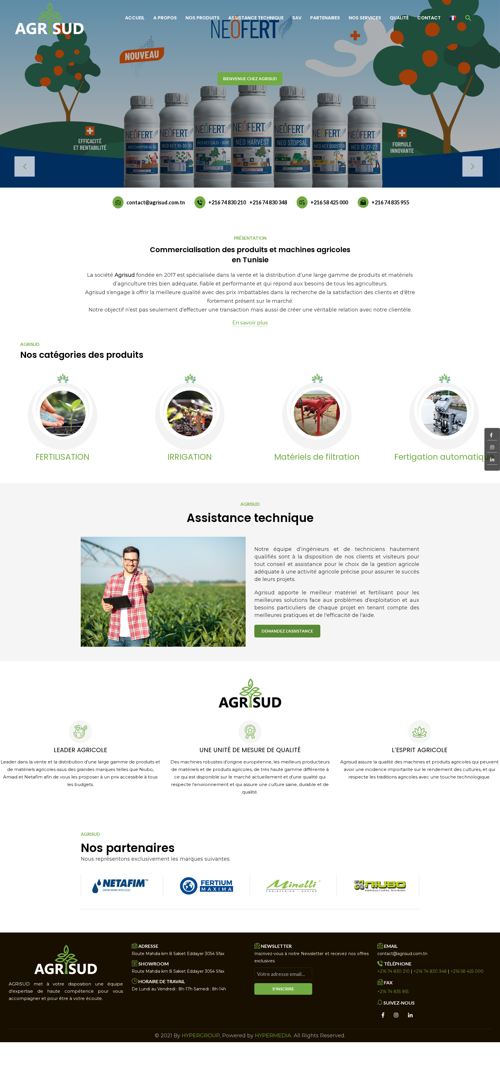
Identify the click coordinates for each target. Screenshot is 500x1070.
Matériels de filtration (210, 457)
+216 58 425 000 (329, 202)
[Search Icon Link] (468, 18)
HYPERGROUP (201, 1035)
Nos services (365, 17)
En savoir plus (250, 322)
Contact (429, 17)
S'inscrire (283, 988)
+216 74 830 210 (227, 202)
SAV (297, 17)
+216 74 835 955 (390, 202)
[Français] (452, 18)
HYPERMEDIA (273, 1035)
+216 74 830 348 (268, 202)
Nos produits (202, 17)
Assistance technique (256, 17)
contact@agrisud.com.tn (155, 202)
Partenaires (325, 17)
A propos (165, 17)
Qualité (399, 17)
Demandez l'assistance (287, 631)
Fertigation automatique (338, 457)
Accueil (135, 17)
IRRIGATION (83, 457)
